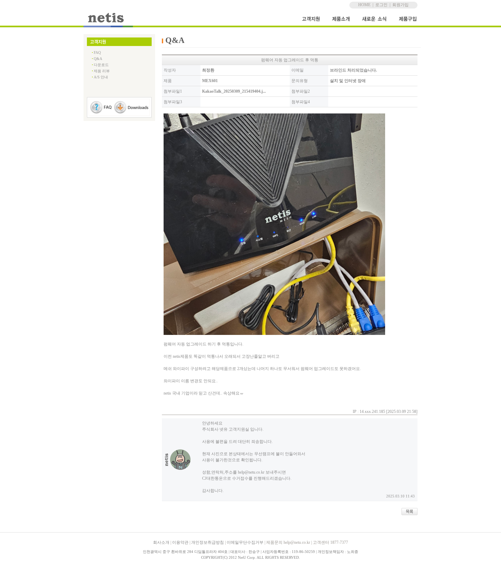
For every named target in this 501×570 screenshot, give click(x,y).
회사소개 (161, 542)
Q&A (98, 59)
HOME (364, 4)
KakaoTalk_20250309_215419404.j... (234, 91)
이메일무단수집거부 (245, 542)
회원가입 (400, 4)
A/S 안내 (101, 77)
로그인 (381, 4)
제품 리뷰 (102, 71)
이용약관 (180, 542)
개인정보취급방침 (207, 542)
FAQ (97, 52)
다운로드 (101, 65)
